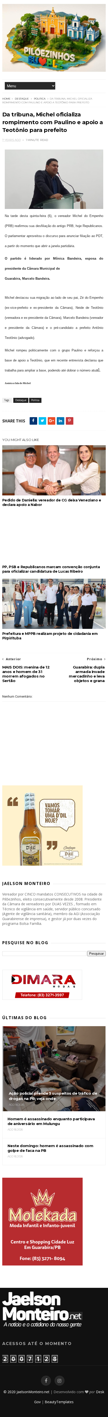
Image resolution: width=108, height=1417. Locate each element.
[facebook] (46, 1381)
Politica (39, 98)
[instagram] (60, 1381)
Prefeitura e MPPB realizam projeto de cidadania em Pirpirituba (50, 635)
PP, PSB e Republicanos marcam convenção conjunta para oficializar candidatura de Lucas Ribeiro (51, 569)
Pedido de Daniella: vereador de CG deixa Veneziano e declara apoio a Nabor (51, 502)
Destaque (22, 98)
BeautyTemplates (59, 1401)
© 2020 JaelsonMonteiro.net (26, 1391)
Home (6, 98)
